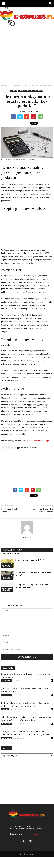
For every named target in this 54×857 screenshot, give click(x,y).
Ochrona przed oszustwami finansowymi (31, 90)
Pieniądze (14, 90)
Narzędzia (5, 709)
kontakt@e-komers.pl (36, 834)
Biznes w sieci (6, 680)
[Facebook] (23, 841)
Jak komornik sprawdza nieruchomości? (43, 510)
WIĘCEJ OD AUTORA (11, 554)
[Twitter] (30, 841)
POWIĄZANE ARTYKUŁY (12, 550)
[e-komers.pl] (27, 16)
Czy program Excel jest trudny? (10, 510)
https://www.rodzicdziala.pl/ (38, 441)
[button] (50, 3)
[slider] (8, 447)
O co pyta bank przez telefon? (29, 560)
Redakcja (27, 537)
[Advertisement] (27, 54)
